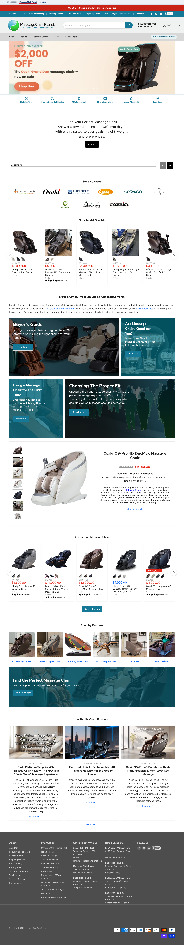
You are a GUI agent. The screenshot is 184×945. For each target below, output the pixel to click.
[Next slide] (167, 67)
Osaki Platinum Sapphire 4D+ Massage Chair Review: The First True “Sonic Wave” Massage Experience (36, 770)
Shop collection (92, 609)
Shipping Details (17, 859)
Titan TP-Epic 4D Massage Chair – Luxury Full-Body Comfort (124, 589)
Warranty (45, 893)
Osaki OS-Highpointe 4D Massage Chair (158, 587)
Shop (12, 36)
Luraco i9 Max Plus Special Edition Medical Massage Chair (57, 589)
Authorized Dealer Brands (53, 897)
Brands (23, 36)
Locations (140, 14)
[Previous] (10, 256)
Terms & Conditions (18, 871)
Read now (34, 816)
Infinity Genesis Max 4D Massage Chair (23, 587)
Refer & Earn (47, 871)
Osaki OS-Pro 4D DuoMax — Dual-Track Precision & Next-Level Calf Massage (148, 770)
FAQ (106, 14)
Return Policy (15, 863)
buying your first (144, 308)
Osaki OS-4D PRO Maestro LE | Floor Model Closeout (58, 272)
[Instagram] (156, 14)
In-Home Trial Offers (51, 863)
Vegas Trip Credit (93, 14)
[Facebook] (151, 14)
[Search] (129, 25)
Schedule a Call (16, 855)
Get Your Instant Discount (165, 37)
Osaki (47, 278)
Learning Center (40, 36)
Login (169, 25)
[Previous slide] (16, 67)
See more (91, 824)
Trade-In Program (49, 867)
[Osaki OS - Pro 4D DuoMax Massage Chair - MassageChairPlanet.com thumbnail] (17, 506)
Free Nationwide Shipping (34, 14)
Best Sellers (71, 36)
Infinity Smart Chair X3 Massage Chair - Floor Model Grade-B (90, 272)
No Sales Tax (14, 14)
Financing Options (56, 14)
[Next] (174, 256)
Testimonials (15, 875)
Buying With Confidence (121, 14)
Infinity (14, 275)
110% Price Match (75, 14)
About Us (13, 848)
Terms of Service (17, 879)
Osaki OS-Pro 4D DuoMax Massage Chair (91, 587)
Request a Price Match (20, 852)
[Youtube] (161, 14)
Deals (57, 36)
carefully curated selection (60, 308)
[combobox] (94, 25)
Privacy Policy (15, 867)
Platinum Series (133, 490)
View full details (135, 509)
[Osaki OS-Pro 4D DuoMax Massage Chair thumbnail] (17, 461)
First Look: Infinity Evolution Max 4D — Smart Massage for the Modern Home (92, 770)
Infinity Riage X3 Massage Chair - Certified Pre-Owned (125, 272)
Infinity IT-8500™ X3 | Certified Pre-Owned (22, 271)
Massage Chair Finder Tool (54, 848)
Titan (114, 594)
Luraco (48, 595)
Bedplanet (43, 2)
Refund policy (15, 883)
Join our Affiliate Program (53, 889)
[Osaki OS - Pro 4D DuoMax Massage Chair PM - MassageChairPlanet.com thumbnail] (17, 450)
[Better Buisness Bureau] (169, 14)
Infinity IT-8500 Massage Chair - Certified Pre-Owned (158, 272)
